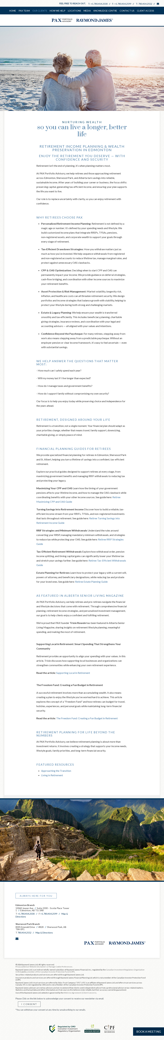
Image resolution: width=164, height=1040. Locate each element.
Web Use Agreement (73, 993)
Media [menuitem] (87, 10)
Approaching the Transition (56, 770)
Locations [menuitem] (74, 10)
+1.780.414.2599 (122, 3)
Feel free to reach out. (72, 3)
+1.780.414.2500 (99, 3)
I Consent (29, 1004)
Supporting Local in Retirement (73, 672)
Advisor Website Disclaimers (35, 967)
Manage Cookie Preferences (60, 967)
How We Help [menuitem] (57, 10)
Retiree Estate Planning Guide (91, 581)
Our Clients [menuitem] (39, 10)
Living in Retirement (52, 775)
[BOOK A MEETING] (17, 945)
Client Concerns (89, 993)
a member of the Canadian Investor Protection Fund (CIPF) (51, 972)
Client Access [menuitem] (145, 10)
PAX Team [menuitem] (24, 10)
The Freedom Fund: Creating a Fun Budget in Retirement (87, 718)
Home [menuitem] (12, 10)
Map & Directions (44, 932)
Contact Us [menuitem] (127, 10)
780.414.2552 (145, 3)
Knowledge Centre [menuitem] (105, 10)
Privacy (19, 967)
